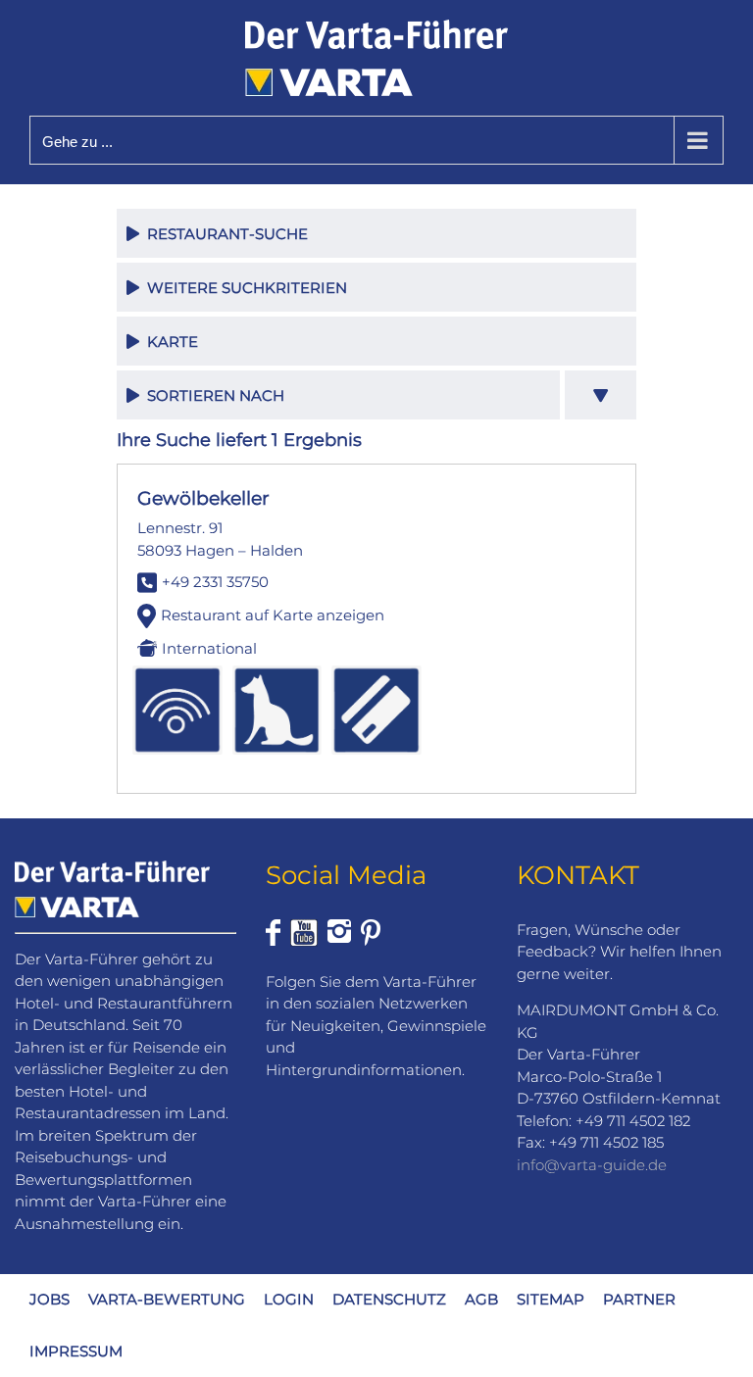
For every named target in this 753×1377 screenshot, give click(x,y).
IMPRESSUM (76, 1351)
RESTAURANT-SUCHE (223, 233)
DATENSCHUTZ (389, 1299)
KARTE (168, 341)
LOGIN (289, 1299)
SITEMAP (550, 1299)
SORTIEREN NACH (211, 395)
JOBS (49, 1299)
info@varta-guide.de (592, 1165)
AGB (481, 1299)
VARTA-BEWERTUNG (166, 1299)
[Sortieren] (600, 394)
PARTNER (639, 1299)
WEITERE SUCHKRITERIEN (243, 287)
